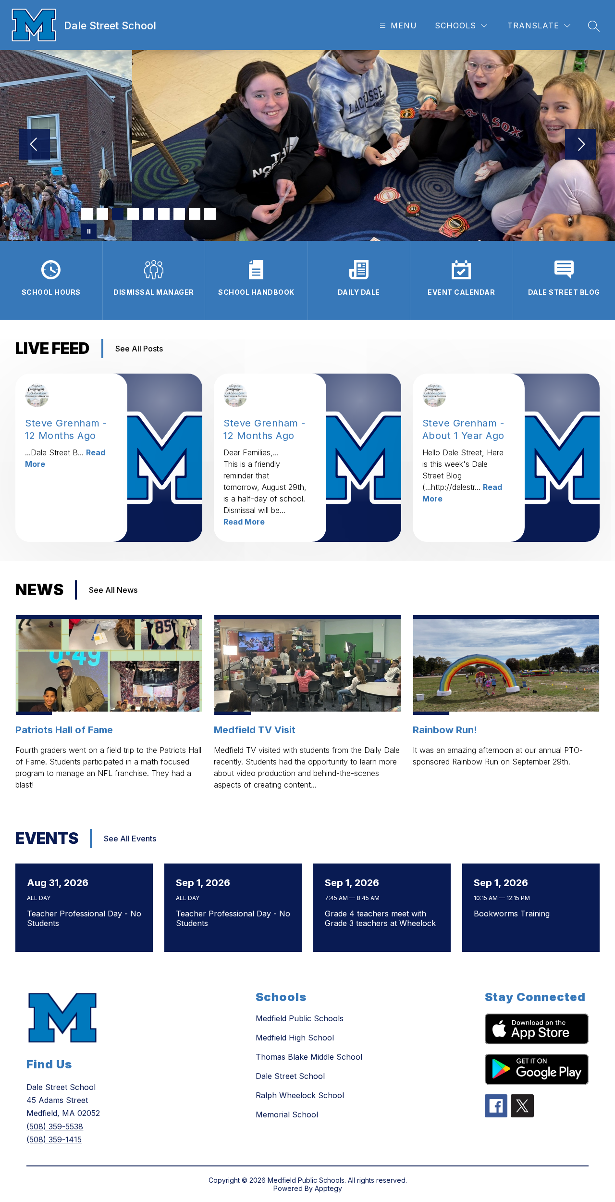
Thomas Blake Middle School (309, 1057)
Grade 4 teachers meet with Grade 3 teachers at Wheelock (382, 918)
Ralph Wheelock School (300, 1095)
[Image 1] (87, 214)
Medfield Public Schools (300, 1018)
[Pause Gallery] (89, 231)
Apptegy (328, 1188)
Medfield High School (295, 1037)
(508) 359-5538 (54, 1126)
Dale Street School (290, 1076)
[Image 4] (133, 214)
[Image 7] (179, 214)
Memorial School (287, 1114)
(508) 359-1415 (54, 1139)
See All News (113, 590)
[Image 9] (210, 214)
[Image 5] (148, 214)
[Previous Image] (34, 145)
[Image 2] (102, 214)
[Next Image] (580, 145)
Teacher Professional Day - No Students (84, 918)
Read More (244, 521)
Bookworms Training (514, 913)
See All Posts (139, 348)
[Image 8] (194, 214)
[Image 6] (164, 214)
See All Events (130, 838)
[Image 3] (117, 214)
